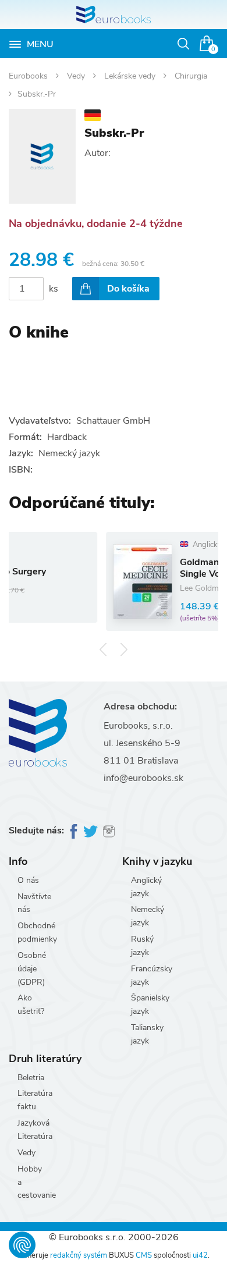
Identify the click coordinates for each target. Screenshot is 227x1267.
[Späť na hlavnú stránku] (113, 14)
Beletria (30, 1077)
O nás (28, 880)
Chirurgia (191, 75)
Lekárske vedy (131, 75)
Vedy (77, 75)
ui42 (200, 1255)
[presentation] (103, 650)
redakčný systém (78, 1255)
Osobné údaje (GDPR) (31, 969)
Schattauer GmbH (113, 420)
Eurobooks (29, 75)
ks (53, 288)
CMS (144, 1255)
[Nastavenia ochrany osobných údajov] (22, 1244)
